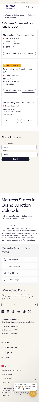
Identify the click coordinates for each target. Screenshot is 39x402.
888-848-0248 (15, 326)
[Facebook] (3, 311)
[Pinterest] (24, 311)
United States (19, 15)
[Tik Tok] (13, 311)
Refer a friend (24, 2)
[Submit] (35, 304)
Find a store (13, 333)
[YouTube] (18, 312)
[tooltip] (20, 366)
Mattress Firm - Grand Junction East (18, 35)
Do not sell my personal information (11, 370)
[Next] (30, 2)
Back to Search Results (10, 216)
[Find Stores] (32, 7)
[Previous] (9, 2)
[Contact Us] (27, 7)
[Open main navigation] (3, 7)
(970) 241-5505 (8, 84)
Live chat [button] (15, 330)
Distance (5, 150)
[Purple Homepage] (10, 7)
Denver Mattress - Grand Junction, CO (18, 70)
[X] (29, 311)
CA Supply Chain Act (7, 374)
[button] (20, 342)
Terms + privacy (6, 382)
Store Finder (6, 15)
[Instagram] (8, 311)
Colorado (31, 15)
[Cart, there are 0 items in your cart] (36, 7)
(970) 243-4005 (8, 47)
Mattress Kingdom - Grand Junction (18, 102)
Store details (28, 53)
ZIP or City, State (7, 143)
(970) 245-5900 (8, 114)
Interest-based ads (7, 378)
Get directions (11, 53)
